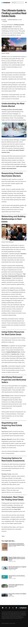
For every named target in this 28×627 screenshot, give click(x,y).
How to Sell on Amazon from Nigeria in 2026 (17, 594)
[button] (26, 2)
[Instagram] (6, 608)
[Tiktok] (9, 608)
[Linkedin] (16, 608)
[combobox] (17, 2)
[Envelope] (3, 608)
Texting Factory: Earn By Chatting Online (17, 576)
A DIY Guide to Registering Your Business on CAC (16, 585)
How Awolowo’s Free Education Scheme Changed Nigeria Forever (16, 544)
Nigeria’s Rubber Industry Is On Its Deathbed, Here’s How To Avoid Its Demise (17, 558)
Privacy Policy (12, 623)
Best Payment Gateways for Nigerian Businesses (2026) (17, 567)
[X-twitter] (13, 608)
